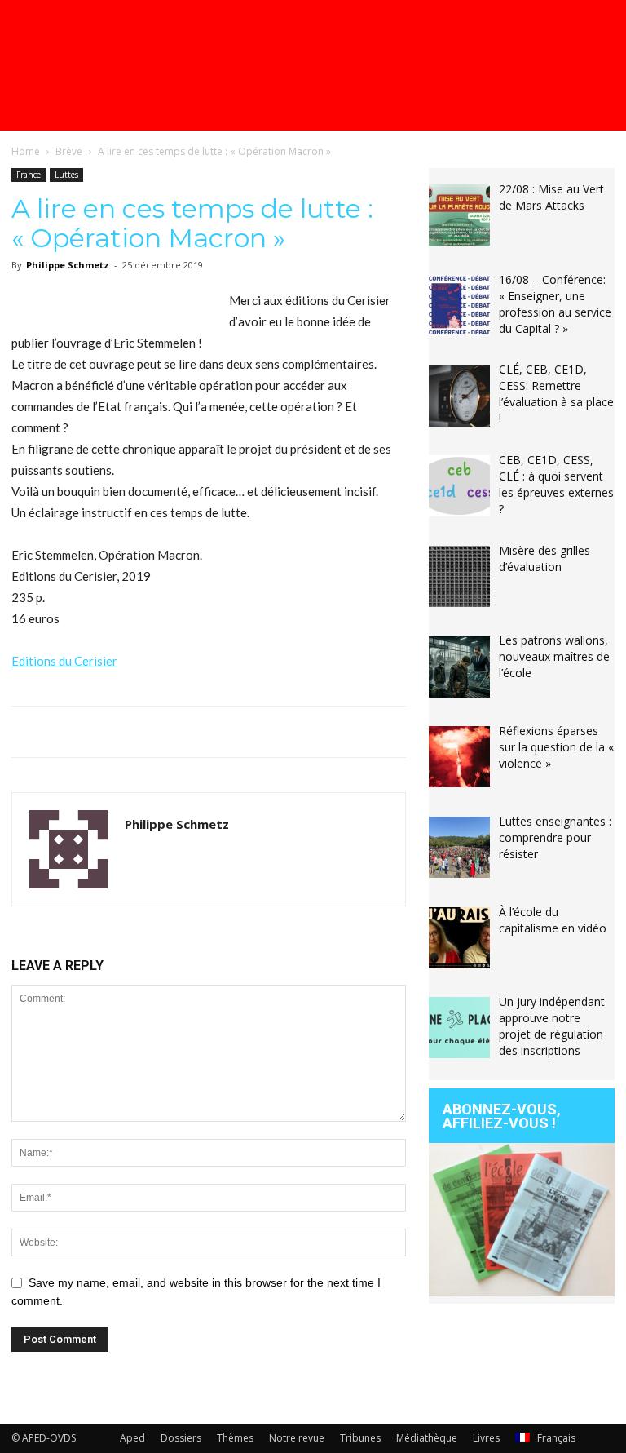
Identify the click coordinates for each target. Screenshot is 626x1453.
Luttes (66, 174)
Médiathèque (426, 1438)
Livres (486, 1438)
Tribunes (360, 1438)
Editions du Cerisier (64, 660)
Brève (68, 151)
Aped (132, 1438)
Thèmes (235, 1438)
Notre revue (296, 1438)
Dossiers (181, 1438)
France (28, 174)
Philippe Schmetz (67, 265)
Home (25, 151)
